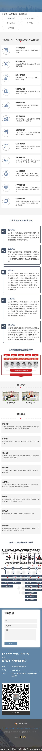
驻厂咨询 (30, 23)
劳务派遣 (11, 728)
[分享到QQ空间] (21, 737)
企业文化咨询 (11, 23)
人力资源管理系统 (29, 18)
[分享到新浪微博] (24, 737)
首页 (5, 14)
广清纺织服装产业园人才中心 (24, 728)
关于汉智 (5, 728)
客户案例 (11, 28)
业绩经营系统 (11, 18)
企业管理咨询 (12, 14)
